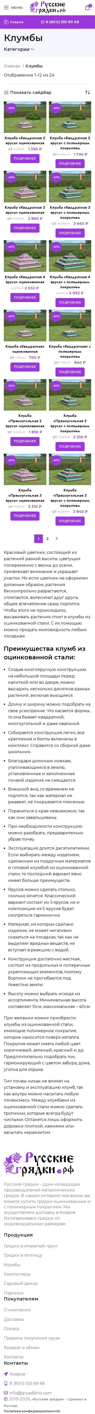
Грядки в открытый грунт (31, 1246)
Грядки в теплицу (23, 1255)
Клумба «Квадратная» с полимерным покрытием (70, 351)
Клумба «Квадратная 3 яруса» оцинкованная (25, 210)
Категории (17, 49)
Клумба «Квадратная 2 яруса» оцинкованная (25, 140)
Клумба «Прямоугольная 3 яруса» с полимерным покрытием (69, 498)
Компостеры (17, 1274)
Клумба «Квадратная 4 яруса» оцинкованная (25, 279)
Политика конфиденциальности (32, 1411)
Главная (12, 66)
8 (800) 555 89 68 (62, 21)
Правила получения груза (32, 1338)
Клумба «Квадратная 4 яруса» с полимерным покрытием (70, 281)
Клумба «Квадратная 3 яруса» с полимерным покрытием (70, 212)
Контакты (14, 1357)
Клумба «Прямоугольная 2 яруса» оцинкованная (25, 420)
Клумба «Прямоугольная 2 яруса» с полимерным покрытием (69, 423)
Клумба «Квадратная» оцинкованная (25, 349)
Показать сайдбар (30, 92)
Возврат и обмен (22, 1347)
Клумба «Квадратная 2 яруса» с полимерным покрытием (70, 143)
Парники (14, 1293)
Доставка (14, 1319)
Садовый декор (21, 1283)
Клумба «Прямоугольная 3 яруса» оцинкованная (25, 495)
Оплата (11, 1328)
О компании (17, 1310)
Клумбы (12, 1264)
